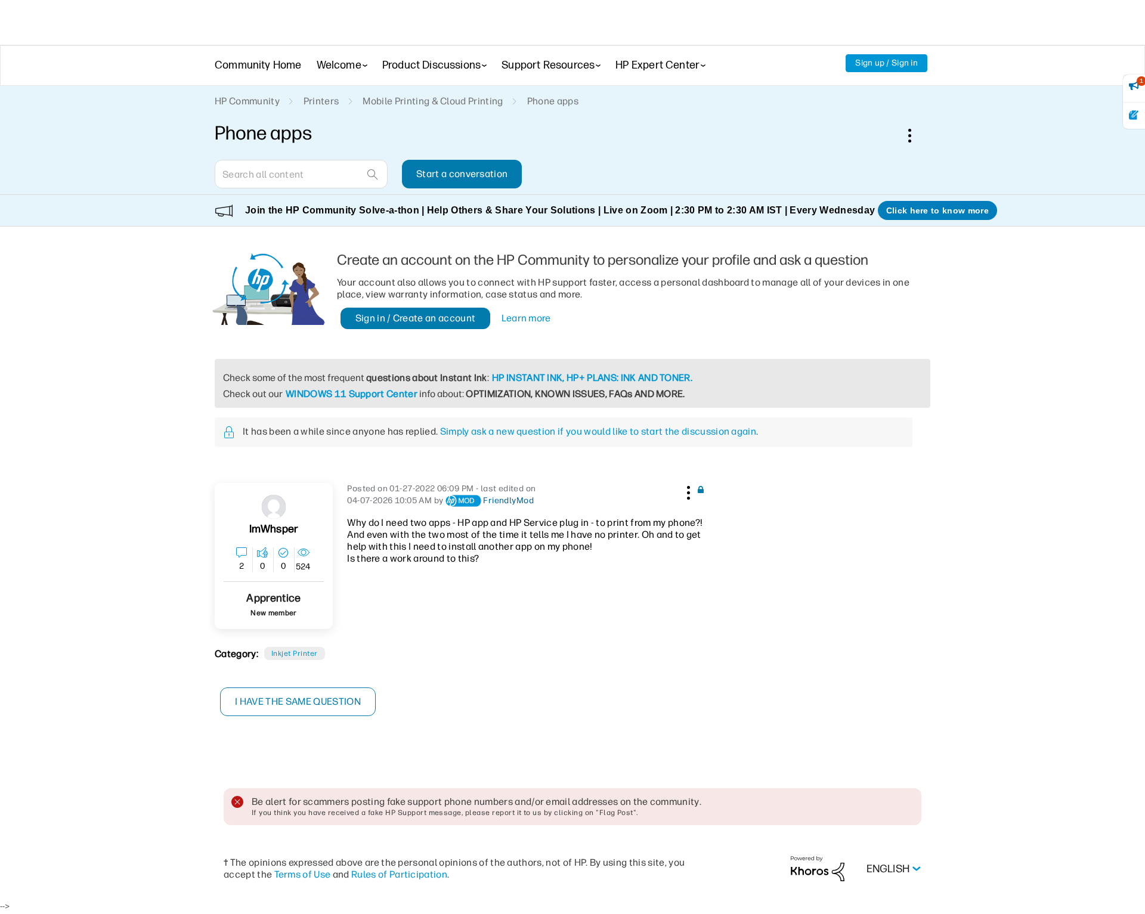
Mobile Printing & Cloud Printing (433, 101)
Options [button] (916, 135)
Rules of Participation (399, 874)
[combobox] (301, 174)
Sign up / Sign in (886, 63)
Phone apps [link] (552, 101)
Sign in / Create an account (415, 318)
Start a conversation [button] (461, 173)
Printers (321, 101)
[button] (687, 490)
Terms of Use (302, 874)
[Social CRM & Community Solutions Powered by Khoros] (817, 868)
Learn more (526, 318)
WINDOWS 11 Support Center (351, 393)
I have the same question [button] (298, 701)
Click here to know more (937, 210)
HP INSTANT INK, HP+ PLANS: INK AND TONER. (592, 377)
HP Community (247, 101)
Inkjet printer (294, 653)
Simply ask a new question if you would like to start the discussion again (598, 431)
